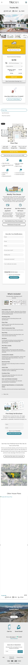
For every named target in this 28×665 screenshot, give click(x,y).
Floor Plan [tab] (4, 110)
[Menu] (2, 2)
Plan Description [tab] (6, 115)
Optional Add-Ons (9, 66)
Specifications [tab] (5, 112)
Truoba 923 (3, 595)
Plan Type (6, 63)
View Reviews (14, 638)
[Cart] (26, 2)
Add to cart (14, 77)
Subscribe (20, 651)
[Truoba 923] (14, 545)
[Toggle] (2, 394)
